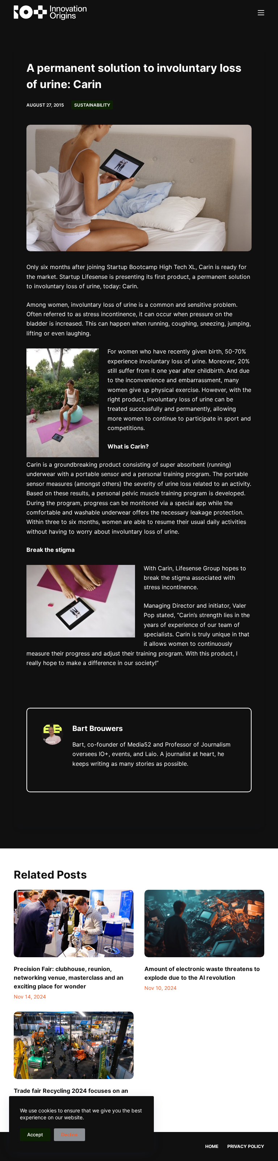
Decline (69, 1134)
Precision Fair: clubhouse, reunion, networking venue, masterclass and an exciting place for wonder (68, 977)
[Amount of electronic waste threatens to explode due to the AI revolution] (204, 923)
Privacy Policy (245, 1146)
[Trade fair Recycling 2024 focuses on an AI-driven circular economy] (74, 1045)
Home (211, 1146)
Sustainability (92, 105)
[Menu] (261, 12)
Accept (35, 1134)
